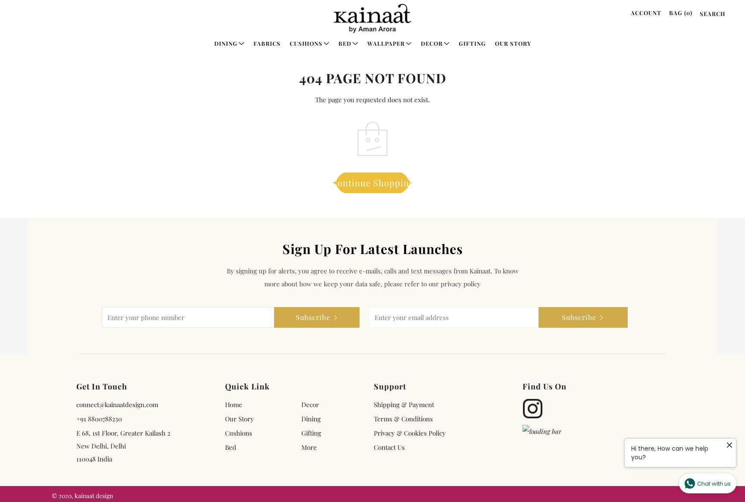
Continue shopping (372, 182)
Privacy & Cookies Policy (410, 433)
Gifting (472, 43)
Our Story (513, 43)
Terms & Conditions (403, 418)
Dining (226, 43)
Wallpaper (386, 43)
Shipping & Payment (404, 404)
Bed (344, 43)
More (309, 447)
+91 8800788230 (99, 418)
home (233, 404)
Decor (432, 43)
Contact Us (389, 447)
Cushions (306, 43)
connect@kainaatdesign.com (117, 404)
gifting (311, 433)
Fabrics (267, 43)
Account (646, 12)
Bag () (680, 12)
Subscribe (313, 317)
